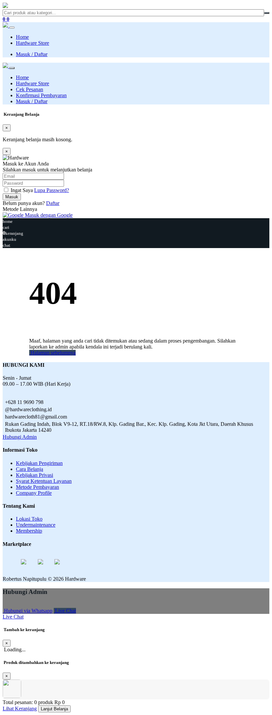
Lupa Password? (51, 190)
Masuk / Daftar (31, 54)
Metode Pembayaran (37, 487)
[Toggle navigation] (12, 28)
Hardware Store (32, 43)
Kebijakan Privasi (34, 475)
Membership (29, 531)
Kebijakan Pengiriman (39, 463)
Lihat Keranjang (20, 708)
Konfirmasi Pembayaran (41, 95)
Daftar (52, 203)
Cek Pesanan (29, 89)
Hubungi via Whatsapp (27, 611)
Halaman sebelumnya (52, 353)
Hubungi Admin (20, 437)
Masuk (11, 196)
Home (22, 37)
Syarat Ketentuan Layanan (44, 481)
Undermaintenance (35, 525)
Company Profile (34, 493)
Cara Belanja (29, 469)
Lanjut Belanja (54, 708)
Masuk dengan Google (48, 215)
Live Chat (65, 611)
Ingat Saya (21, 190)
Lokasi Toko (29, 519)
